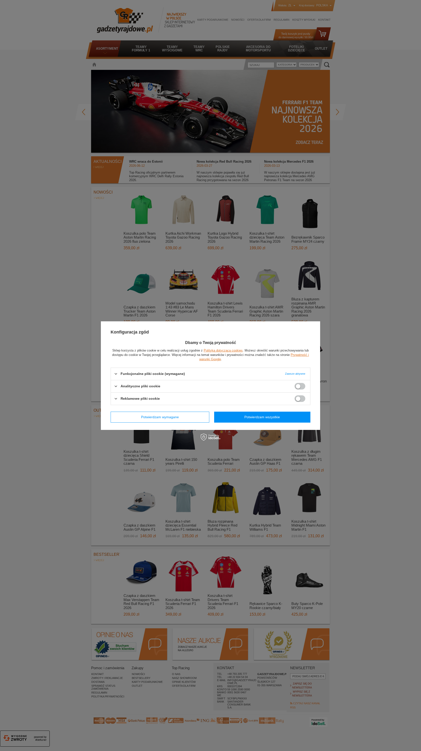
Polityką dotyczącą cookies (223, 350)
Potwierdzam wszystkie (262, 417)
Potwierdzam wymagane (160, 417)
